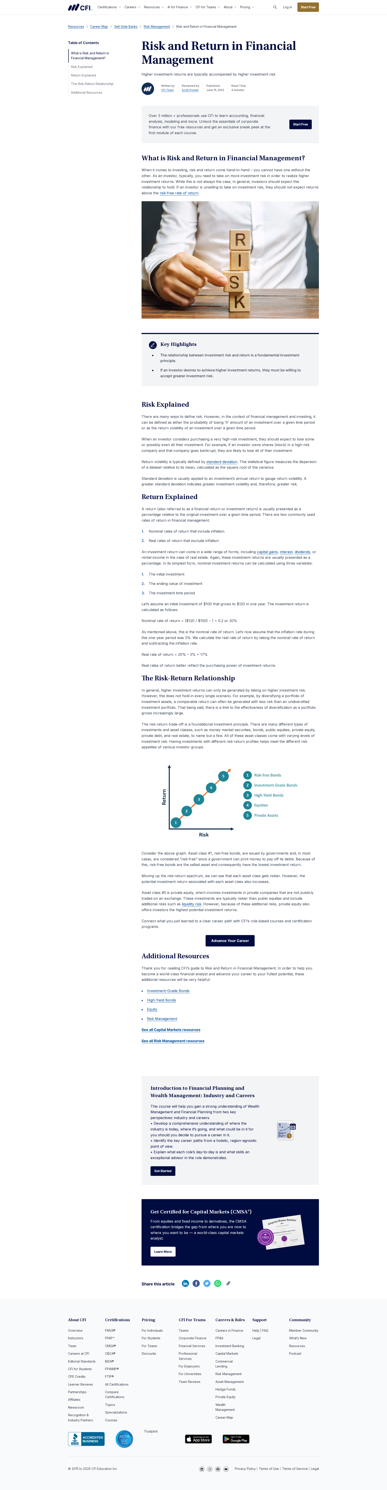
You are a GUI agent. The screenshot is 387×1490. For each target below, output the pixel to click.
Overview (75, 1330)
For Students (151, 1338)
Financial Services (192, 1346)
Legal (256, 1338)
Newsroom (76, 1407)
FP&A (219, 1338)
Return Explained (83, 75)
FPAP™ (110, 1338)
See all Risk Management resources (173, 1041)
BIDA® (109, 1361)
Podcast (295, 1353)
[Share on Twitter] (207, 1285)
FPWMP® (112, 1369)
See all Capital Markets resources (171, 1029)
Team (72, 1346)
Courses (111, 1420)
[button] (275, 7)
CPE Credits (77, 1376)
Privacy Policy (245, 1469)
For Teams (149, 1346)
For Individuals (152, 1330)
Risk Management (162, 1018)
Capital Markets (226, 1353)
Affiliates (74, 1399)
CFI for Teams (206, 7)
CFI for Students (80, 1369)
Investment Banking (229, 1346)
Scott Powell (190, 90)
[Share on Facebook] (196, 1285)
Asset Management (229, 1382)
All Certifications (117, 1384)
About (228, 7)
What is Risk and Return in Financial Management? (90, 55)
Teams (184, 1330)
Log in (287, 7)
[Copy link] (228, 1285)
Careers (130, 7)
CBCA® (110, 1353)
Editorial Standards (82, 1361)
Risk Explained (81, 67)
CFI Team (167, 90)
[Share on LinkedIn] (185, 1285)
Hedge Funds (225, 1389)
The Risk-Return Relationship (92, 84)
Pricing (245, 7)
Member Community (303, 1330)
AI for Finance (178, 7)
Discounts (149, 1353)
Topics (110, 1405)
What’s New (298, 1338)
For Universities (190, 1374)
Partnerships (77, 1392)
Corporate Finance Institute (80, 7)
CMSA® (110, 1346)
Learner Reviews (80, 1384)
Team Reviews (189, 1382)
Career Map (224, 1417)
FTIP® (109, 1376)
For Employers (189, 1366)
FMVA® (110, 1330)
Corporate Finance (192, 1338)
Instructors (75, 1338)
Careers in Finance (229, 1330)
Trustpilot (151, 1431)
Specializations (116, 1412)
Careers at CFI (78, 1353)
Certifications (107, 7)
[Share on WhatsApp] (217, 1285)
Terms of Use (269, 1469)
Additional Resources (86, 92)
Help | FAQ (260, 1330)
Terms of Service (295, 1469)
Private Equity (225, 1397)
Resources (152, 7)
